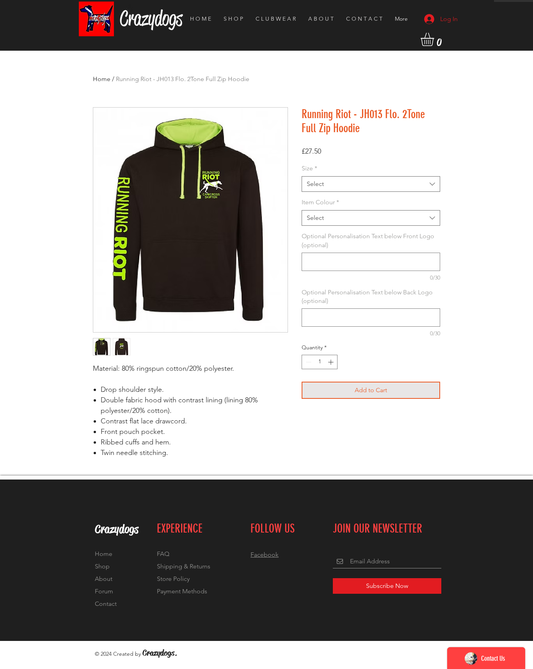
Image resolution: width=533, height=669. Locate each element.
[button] (435, 39)
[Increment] (331, 362)
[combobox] (371, 184)
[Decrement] (308, 362)
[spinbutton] (320, 362)
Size (309, 168)
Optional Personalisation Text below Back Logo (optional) (367, 296)
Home (101, 79)
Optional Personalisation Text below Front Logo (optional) (368, 240)
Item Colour (320, 202)
